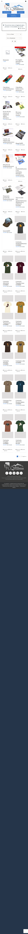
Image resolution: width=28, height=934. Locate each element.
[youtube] (14, 473)
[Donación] (7, 52)
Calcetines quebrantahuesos (8, 88)
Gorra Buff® (6, 231)
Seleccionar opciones (18, 252)
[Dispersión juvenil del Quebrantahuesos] (7, 189)
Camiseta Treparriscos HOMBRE (6, 323)
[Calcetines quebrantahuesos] (7, 78)
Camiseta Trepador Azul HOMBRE (20, 283)
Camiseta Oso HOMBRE (7, 401)
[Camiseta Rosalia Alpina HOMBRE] (20, 386)
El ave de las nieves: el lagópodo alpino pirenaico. (7, 115)
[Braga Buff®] (20, 134)
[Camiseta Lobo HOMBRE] (20, 347)
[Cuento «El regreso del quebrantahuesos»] (7, 132)
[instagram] (17, 473)
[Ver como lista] (15, 41)
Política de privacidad (14, 484)
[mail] (21, 473)
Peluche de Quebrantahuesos (8, 165)
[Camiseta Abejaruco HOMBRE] (20, 307)
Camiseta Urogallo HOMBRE (6, 441)
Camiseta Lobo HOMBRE (20, 361)
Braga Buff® (19, 143)
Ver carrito (22, 28)
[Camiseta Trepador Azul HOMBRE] (20, 268)
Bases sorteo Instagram (14, 486)
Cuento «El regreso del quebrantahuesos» (8, 140)
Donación (6, 60)
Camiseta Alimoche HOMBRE (6, 283)
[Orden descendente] (20, 34)
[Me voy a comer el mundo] (20, 105)
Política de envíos (6, 486)
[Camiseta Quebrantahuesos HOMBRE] (20, 228)
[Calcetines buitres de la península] (20, 78)
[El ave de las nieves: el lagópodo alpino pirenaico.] (7, 105)
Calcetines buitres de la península (19, 89)
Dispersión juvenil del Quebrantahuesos (8, 197)
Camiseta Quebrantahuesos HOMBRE (21, 243)
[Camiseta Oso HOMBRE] (7, 386)
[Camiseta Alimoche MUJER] (20, 426)
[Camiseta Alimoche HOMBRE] (7, 268)
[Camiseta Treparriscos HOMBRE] (7, 307)
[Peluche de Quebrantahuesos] (7, 158)
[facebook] (6, 473)
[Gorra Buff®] (7, 222)
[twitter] (10, 473)
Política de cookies (22, 484)
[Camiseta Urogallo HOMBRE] (7, 426)
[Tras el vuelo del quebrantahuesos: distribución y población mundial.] (20, 190)
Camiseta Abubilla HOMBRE (6, 362)
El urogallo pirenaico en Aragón (19, 61)
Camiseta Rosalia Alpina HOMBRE (20, 402)
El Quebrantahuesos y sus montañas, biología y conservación (21, 171)
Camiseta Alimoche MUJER (19, 441)
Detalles (10, 68)
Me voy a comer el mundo (18, 113)
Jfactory (14, 487)
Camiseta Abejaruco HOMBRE (19, 323)
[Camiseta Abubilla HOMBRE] (7, 347)
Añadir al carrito (5, 68)
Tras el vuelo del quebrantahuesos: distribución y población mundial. (21, 201)
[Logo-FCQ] (14, 4)
